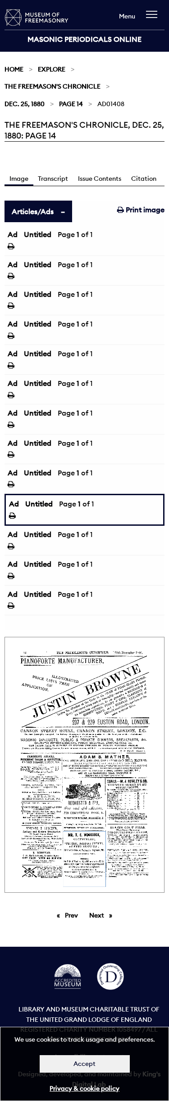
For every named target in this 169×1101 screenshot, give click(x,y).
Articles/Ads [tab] (33, 211)
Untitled (37, 234)
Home (14, 69)
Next (103, 915)
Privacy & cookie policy (84, 1088)
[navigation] (154, 19)
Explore (51, 69)
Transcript (53, 179)
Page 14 (71, 104)
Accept (84, 1064)
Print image (144, 209)
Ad (13, 234)
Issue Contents (99, 179)
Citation (143, 179)
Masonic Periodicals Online (84, 39)
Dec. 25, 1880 (25, 104)
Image (18, 179)
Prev (73, 915)
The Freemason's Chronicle (52, 86)
